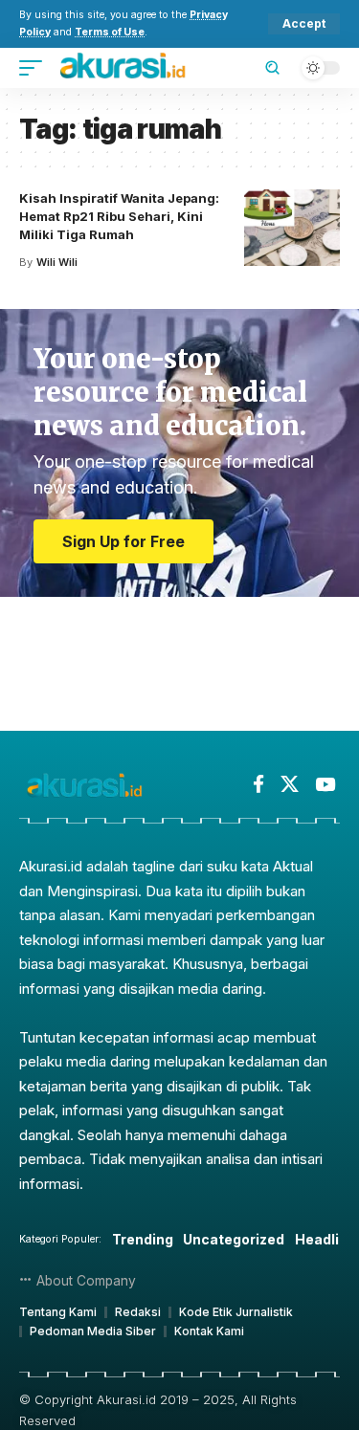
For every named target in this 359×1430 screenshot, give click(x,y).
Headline (325, 1239)
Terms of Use (110, 32)
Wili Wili (57, 262)
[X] (289, 784)
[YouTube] (325, 784)
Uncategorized (233, 1239)
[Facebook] (258, 784)
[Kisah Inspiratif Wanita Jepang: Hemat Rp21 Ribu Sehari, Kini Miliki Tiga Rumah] (292, 227)
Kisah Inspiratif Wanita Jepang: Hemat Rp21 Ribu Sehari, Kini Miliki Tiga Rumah (119, 216)
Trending (142, 1239)
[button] (304, 23)
